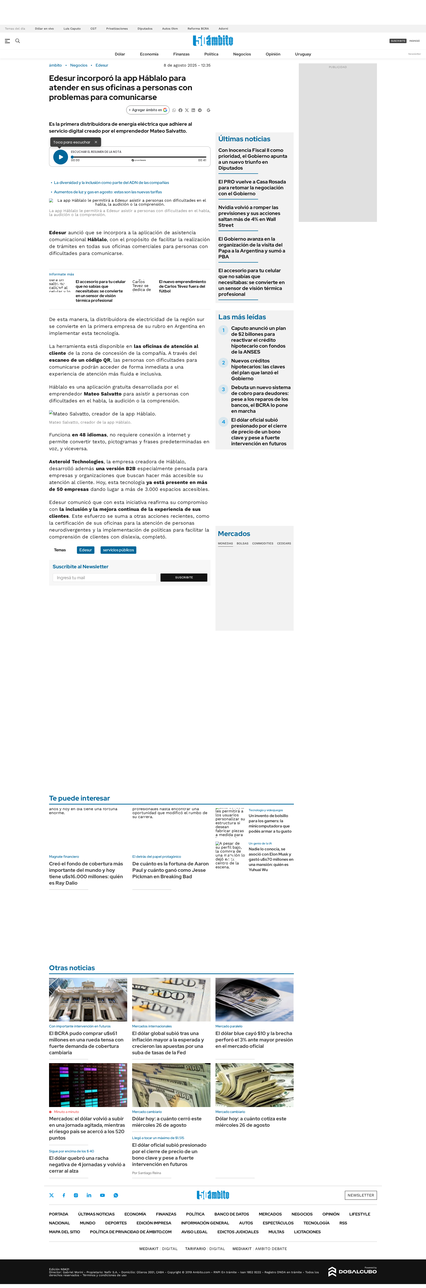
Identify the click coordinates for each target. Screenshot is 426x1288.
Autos (246, 1223)
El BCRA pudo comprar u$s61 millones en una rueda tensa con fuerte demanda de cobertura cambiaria (86, 1043)
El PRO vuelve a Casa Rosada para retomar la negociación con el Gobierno (252, 188)
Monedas (225, 543)
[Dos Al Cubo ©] (352, 1272)
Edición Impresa (154, 1223)
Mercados (270, 1214)
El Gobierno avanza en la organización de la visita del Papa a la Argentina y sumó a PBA (251, 248)
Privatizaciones (117, 28)
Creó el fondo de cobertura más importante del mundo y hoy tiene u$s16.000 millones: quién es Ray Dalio (86, 873)
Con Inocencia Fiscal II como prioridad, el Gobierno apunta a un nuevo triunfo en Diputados (252, 159)
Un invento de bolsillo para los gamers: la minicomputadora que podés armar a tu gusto (270, 823)
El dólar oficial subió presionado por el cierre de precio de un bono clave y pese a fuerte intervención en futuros (259, 432)
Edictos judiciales (238, 1231)
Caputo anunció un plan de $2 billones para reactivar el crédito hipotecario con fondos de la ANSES (258, 340)
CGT (93, 28)
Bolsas (242, 543)
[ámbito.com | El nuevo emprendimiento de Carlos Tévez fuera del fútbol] (143, 285)
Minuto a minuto (66, 1111)
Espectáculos (278, 1223)
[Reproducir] (60, 157)
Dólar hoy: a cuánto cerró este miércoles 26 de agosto (167, 1121)
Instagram (76, 1195)
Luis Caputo (72, 28)
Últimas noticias (96, 1214)
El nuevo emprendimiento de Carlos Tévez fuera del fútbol (182, 286)
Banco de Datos (231, 1214)
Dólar (120, 54)
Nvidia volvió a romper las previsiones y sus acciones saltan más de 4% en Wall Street (249, 216)
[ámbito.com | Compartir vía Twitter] (187, 109)
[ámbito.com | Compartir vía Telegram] (200, 109)
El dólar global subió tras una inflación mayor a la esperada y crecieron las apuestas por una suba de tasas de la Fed (168, 1043)
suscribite (398, 40)
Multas (276, 1231)
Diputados (145, 28)
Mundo (87, 1223)
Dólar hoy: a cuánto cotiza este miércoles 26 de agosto (250, 1121)
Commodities (262, 543)
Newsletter (414, 54)
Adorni (223, 28)
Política (211, 54)
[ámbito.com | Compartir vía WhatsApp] (174, 109)
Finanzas (181, 54)
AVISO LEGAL (194, 1231)
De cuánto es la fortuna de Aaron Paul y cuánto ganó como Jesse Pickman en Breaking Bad (170, 870)
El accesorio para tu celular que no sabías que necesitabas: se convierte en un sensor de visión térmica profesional (101, 291)
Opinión (273, 54)
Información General (205, 1223)
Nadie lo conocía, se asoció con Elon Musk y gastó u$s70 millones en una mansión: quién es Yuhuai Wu (271, 859)
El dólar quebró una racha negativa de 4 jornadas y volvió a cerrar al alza (87, 1164)
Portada (58, 1214)
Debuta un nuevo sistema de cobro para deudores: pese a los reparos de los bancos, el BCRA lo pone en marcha (261, 399)
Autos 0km (170, 28)
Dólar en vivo (44, 28)
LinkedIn (89, 1195)
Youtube (102, 1195)
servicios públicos (118, 550)
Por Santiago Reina (146, 1173)
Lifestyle (359, 1214)
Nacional (59, 1223)
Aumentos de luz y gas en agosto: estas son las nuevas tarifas (108, 192)
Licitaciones (307, 1231)
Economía (149, 54)
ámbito (55, 65)
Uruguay (303, 54)
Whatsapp (116, 1195)
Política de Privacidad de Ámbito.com (131, 1231)
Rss (343, 1223)
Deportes (116, 1223)
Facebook (64, 1195)
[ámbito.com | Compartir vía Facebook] (180, 109)
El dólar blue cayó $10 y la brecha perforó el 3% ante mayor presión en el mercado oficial (254, 1039)
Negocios (242, 54)
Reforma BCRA (198, 28)
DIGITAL (158, 1248)
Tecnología (316, 1223)
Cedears (284, 543)
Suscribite (184, 577)
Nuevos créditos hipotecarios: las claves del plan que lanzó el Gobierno (258, 370)
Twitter (51, 1195)
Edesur (102, 65)
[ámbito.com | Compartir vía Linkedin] (193, 109)
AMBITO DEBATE (259, 1248)
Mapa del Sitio (64, 1231)
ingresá (414, 40)
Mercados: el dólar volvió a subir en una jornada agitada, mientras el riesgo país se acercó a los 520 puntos (87, 1128)
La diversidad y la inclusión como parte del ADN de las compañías (111, 182)
